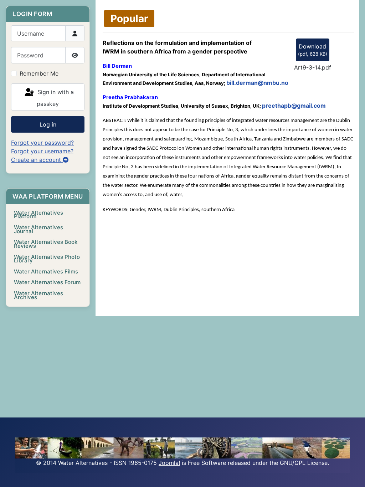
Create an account (37, 159)
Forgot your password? (42, 142)
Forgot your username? (42, 151)
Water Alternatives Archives (38, 295)
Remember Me (39, 73)
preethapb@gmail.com (294, 105)
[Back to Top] (352, 473)
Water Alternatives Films (46, 271)
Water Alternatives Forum (47, 282)
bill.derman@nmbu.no (257, 82)
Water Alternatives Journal (38, 229)
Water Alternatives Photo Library (47, 258)
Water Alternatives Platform (38, 214)
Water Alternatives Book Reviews (45, 244)
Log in (48, 124)
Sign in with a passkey (55, 97)
